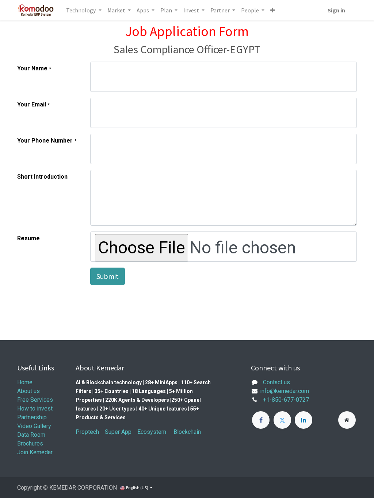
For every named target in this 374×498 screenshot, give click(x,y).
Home (25, 382)
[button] (272, 10)
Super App (118, 431)
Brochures (31, 443)
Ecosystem (151, 431)
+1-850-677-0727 (286, 399)
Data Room (31, 434)
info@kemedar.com (284, 391)
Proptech (87, 431)
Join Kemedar (35, 452)
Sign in (336, 10)
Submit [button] (107, 276)
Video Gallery (34, 426)
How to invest (35, 408)
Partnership (32, 417)
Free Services (35, 399)
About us (28, 391)
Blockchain (187, 431)
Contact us (276, 382)
